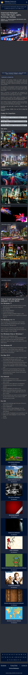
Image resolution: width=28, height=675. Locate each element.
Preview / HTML (5, 119)
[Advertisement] (14, 57)
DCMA (25, 39)
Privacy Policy (13, 665)
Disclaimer (3, 665)
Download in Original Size (7, 77)
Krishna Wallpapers (14, 668)
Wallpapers (3, 19)
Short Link (3, 115)
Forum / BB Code (5, 123)
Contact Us (24, 665)
